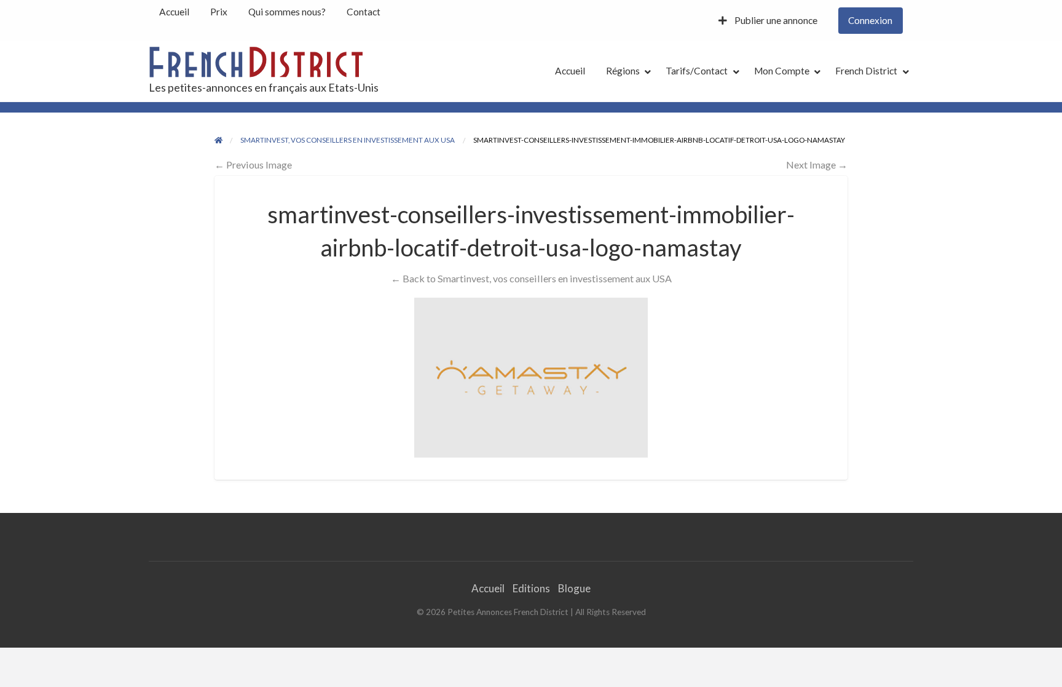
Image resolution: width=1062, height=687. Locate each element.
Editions (531, 588)
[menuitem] (174, 12)
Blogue (574, 588)
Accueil (174, 11)
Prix (218, 11)
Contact (363, 11)
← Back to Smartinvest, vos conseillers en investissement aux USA (531, 278)
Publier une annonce (775, 20)
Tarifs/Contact (697, 70)
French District (866, 70)
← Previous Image (253, 164)
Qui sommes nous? (287, 11)
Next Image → (817, 164)
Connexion (870, 20)
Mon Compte (781, 70)
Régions (623, 70)
